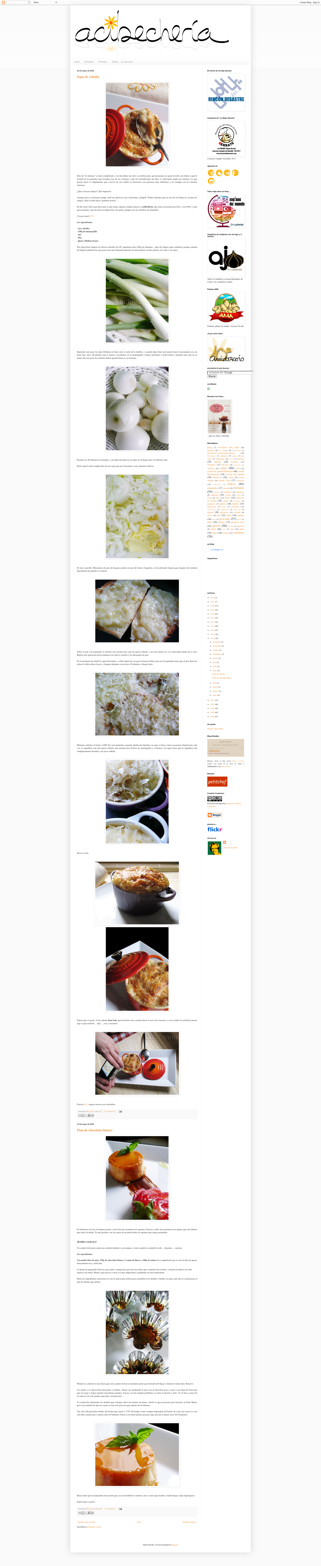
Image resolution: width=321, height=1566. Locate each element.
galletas (226, 500)
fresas (209, 497)
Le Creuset (223, 450)
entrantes (216, 492)
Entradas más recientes (87, 1522)
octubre (216, 650)
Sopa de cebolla (88, 76)
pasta (229, 515)
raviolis (230, 526)
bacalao (217, 461)
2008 (212, 712)
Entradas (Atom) (94, 1526)
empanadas (212, 488)
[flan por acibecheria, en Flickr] (137, 1219)
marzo (215, 686)
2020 (212, 605)
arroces (240, 458)
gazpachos (211, 503)
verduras (238, 532)
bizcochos (225, 464)
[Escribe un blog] (83, 1115)
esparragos (240, 492)
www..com (217, 550)
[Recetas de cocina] (217, 785)
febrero (216, 691)
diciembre (217, 641)
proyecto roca (237, 522)
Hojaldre (210, 450)
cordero (231, 477)
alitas (231, 459)
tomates (226, 532)
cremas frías (224, 480)
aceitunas (224, 455)
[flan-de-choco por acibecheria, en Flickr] (137, 1486)
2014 (212, 630)
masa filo (237, 509)
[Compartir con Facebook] (89, 1115)
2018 (212, 613)
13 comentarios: (110, 1508)
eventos (228, 495)
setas (224, 529)
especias (215, 494)
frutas (227, 497)
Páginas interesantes (215, 728)
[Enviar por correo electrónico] (79, 1115)
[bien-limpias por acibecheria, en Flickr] (137, 342)
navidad (237, 512)
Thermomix (211, 456)
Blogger (175, 1544)
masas (210, 512)
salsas (213, 528)
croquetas (240, 480)
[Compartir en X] (86, 1115)
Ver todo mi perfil (230, 847)
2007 (212, 716)
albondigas (220, 458)
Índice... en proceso (122, 61)
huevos (235, 503)
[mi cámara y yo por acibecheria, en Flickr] (137, 1094)
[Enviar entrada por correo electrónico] (120, 1111)
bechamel (234, 461)
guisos (223, 503)
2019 (212, 609)
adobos (234, 456)
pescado (224, 519)
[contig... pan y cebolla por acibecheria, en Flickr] (137, 642)
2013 (212, 634)
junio (215, 666)
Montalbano (236, 450)
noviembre (217, 645)
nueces (210, 515)
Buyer (209, 447)
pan (218, 515)
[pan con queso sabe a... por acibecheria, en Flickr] (137, 735)
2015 (212, 626)
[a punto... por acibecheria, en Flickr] (137, 1010)
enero (215, 695)
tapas (241, 528)
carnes (223, 468)
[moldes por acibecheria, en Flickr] (137, 1374)
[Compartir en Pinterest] (92, 1115)
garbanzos (237, 501)
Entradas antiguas (189, 1522)
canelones (211, 468)
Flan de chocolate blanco (94, 1130)
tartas (214, 532)
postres (221, 522)
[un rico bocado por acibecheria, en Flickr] (137, 166)
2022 (212, 597)
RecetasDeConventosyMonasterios (221, 453)
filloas (239, 495)
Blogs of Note (238, 761)
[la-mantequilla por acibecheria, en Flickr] (137, 558)
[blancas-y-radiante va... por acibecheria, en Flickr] (137, 450)
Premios (102, 61)
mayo (215, 670)
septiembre (217, 654)
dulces (232, 484)
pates (214, 519)
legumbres (235, 506)
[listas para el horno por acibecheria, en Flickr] (137, 843)
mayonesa (224, 512)
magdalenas (224, 509)
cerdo (237, 468)
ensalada (226, 488)
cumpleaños (217, 484)
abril (215, 682)
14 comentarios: (110, 1111)
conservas (217, 477)
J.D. (91, 216)
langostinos (211, 506)
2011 (212, 700)
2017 (212, 617)
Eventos (89, 61)
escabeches (227, 492)
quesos (216, 525)
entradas (238, 487)
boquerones (237, 465)
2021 (212, 601)
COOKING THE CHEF (228, 447)
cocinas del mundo (235, 474)
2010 (212, 704)
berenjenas (211, 464)
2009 (212, 708)
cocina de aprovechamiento (220, 471)
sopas (232, 529)
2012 (212, 638)
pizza (239, 519)
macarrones (211, 509)
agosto (215, 658)
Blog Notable (226, 766)
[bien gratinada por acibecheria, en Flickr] (137, 924)
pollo (209, 522)
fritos (218, 497)
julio (215, 662)
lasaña (224, 507)
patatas (241, 515)
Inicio (77, 61)
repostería (240, 526)
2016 (212, 622)
